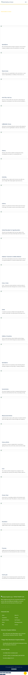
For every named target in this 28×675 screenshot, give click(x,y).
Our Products (17, 620)
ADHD (3, 309)
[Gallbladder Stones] (14, 113)
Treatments (4, 617)
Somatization (5, 389)
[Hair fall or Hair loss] (14, 87)
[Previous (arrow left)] (1, 674)
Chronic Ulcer (5, 495)
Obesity (4, 150)
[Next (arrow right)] (4, 674)
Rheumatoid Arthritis (7, 415)
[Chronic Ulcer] (14, 484)
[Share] (7, 672)
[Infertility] (14, 166)
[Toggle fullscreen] (4, 672)
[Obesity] (14, 140)
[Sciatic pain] (14, 564)
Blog (3, 624)
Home (3, 615)
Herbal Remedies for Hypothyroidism (11, 230)
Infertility (4, 177)
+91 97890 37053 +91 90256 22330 (10, 653)
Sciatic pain (4, 574)
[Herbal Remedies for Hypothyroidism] (14, 219)
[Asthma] (14, 193)
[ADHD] (14, 299)
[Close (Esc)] (9, 672)
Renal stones (5, 71)
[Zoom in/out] (1, 672)
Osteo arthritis (5, 442)
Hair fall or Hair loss (7, 97)
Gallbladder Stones (6, 124)
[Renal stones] (14, 60)
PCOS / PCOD (5, 283)
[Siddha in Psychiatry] (14, 325)
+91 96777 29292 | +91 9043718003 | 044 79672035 (14, 655)
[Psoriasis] (14, 537)
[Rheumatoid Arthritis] (14, 405)
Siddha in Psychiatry (7, 336)
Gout (3, 468)
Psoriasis (4, 548)
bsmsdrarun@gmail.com (8, 658)
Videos (3, 622)
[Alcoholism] (14, 511)
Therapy (16, 617)
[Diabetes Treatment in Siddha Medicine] (14, 246)
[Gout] (14, 458)
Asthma (4, 203)
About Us (16, 615)
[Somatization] (14, 378)
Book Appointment (18, 622)
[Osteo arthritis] (14, 431)
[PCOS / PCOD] (14, 272)
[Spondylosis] (14, 34)
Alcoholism (4, 521)
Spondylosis (5, 44)
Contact (16, 624)
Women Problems (5, 620)
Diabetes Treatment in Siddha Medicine (11, 256)
